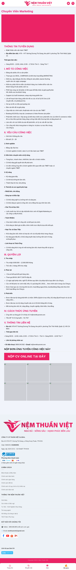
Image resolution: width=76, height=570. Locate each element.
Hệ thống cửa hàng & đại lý (9, 513)
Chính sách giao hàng (8, 479)
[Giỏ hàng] (68, 3)
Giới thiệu (4, 500)
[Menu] (3, 3)
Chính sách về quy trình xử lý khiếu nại (13, 486)
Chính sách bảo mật (7, 489)
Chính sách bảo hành (7, 476)
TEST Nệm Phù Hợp (7, 517)
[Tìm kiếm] (72, 3)
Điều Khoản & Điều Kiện (8, 473)
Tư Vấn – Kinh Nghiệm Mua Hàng (11, 507)
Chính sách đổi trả (6, 483)
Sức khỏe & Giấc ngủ (7, 503)
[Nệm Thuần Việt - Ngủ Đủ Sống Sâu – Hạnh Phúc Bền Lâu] (38, 3)
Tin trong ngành (6, 510)
